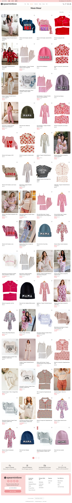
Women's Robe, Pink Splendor (8, 450)
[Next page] (39, 458)
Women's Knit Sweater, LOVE (7, 155)
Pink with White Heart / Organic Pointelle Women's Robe (60, 215)
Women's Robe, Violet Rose (25, 332)
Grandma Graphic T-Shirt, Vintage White (10, 391)
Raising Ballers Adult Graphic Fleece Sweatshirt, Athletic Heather (26, 91)
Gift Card (50, 480)
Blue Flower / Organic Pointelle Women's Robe (26, 185)
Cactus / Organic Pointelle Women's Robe (44, 156)
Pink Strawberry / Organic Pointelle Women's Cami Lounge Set (43, 97)
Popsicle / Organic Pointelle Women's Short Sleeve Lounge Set (44, 274)
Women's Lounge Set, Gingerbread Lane (44, 420)
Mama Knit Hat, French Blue (42, 244)
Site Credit (44, 501)
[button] (28, 4)
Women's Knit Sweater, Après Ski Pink (44, 37)
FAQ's (30, 486)
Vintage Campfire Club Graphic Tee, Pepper (44, 180)
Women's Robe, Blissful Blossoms (8, 332)
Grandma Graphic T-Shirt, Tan (60, 391)
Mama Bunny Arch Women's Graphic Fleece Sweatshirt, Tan (61, 328)
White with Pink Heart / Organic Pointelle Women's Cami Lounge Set (44, 363)
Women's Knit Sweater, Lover (7, 244)
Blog (58, 484)
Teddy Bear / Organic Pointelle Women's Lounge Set (62, 185)
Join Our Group (61, 486)
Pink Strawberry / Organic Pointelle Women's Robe (43, 126)
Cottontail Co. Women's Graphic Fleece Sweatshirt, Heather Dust (27, 387)
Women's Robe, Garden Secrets (60, 420)
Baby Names (60, 480)
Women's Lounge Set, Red (59, 37)
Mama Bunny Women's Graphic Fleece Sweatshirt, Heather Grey (9, 421)
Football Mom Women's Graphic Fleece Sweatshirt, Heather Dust (9, 357)
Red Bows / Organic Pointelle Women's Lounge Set (9, 38)
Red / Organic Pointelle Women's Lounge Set (8, 67)
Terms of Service (32, 490)
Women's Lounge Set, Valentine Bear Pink (61, 67)
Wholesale (41, 482)
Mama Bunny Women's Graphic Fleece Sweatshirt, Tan (27, 215)
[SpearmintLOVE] (4, 1)
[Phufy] (12, 1)
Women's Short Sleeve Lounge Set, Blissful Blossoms (26, 245)
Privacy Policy (31, 488)
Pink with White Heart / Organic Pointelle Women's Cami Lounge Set (44, 215)
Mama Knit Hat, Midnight (24, 450)
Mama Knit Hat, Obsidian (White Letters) (27, 303)
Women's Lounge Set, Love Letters (61, 125)
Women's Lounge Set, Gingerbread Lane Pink (62, 363)
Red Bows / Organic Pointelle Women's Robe (44, 304)
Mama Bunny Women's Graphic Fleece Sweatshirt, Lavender (44, 333)
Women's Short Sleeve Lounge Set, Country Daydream (61, 156)
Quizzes (59, 482)
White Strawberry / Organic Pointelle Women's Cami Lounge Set (27, 67)
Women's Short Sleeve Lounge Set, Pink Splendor (9, 215)
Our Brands (41, 487)
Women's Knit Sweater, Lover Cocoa (9, 184)
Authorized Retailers (41, 485)
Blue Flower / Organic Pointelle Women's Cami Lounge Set (26, 274)
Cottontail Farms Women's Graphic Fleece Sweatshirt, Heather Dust (26, 421)
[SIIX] (9, 1)
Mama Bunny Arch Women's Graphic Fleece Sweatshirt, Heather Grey (44, 451)
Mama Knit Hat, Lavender (59, 450)
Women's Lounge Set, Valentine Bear (27, 155)
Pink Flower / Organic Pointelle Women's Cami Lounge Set (8, 126)
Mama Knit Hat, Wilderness (25, 125)
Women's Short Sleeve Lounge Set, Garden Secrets (61, 274)
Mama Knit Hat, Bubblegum (42, 66)
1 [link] (33, 457)
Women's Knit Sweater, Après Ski (26, 37)
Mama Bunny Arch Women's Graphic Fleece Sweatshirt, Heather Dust (9, 274)
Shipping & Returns (32, 484)
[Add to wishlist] (17, 15)
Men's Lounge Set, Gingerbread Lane (44, 391)
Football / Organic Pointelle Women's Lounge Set (27, 363)
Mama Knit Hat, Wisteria (58, 96)
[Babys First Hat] (16, 1)
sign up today (13, 491)
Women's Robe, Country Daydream (61, 244)
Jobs (49, 482)
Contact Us (31, 482)
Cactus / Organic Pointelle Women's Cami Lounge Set (9, 97)
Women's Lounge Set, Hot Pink (8, 303)
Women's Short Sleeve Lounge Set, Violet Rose (61, 304)
